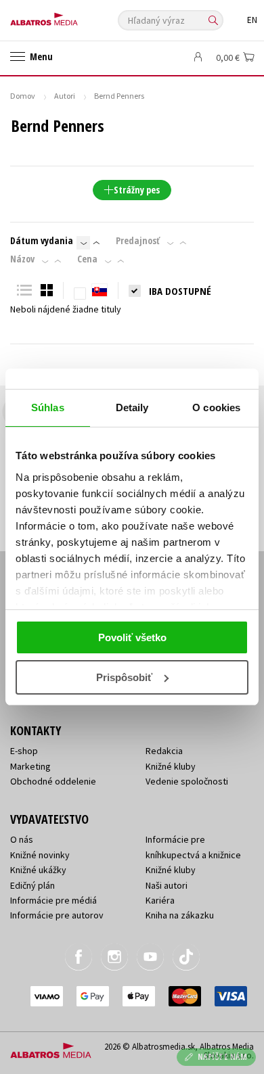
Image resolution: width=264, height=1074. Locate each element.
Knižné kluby (171, 766)
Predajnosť (138, 241)
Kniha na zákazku (180, 915)
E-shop (24, 751)
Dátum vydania (41, 241)
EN (252, 20)
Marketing (30, 766)
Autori (64, 96)
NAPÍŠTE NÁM (223, 1057)
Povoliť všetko (132, 637)
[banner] (71, 16)
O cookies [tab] (216, 407)
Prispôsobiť (124, 677)
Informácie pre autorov (57, 915)
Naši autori (167, 885)
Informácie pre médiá (53, 900)
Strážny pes (137, 189)
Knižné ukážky (38, 870)
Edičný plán (32, 885)
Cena (87, 259)
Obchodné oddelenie (53, 781)
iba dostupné (180, 291)
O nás (21, 839)
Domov (22, 96)
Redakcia (164, 751)
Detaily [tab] (132, 407)
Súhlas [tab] (47, 407)
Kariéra (160, 900)
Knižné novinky (40, 855)
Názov (22, 259)
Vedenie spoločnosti (187, 781)
